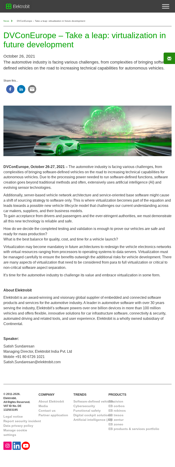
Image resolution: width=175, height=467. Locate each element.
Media (43, 406)
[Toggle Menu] (165, 6)
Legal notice (13, 416)
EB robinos (117, 410)
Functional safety (87, 410)
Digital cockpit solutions (92, 415)
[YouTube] (26, 445)
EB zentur (116, 420)
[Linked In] (17, 445)
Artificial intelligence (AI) (92, 420)
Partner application (53, 415)
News (6, 21)
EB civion (115, 401)
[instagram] (7, 445)
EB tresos (116, 415)
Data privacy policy (18, 425)
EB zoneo (115, 424)
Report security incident (22, 421)
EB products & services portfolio (133, 429)
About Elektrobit (51, 401)
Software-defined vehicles (93, 401)
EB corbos (116, 406)
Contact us (47, 410)
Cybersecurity (84, 406)
